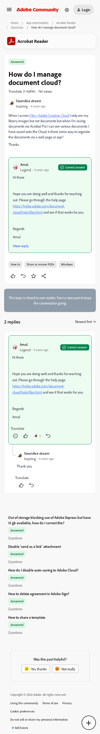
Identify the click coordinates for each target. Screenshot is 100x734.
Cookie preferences (22, 711)
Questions (17, 27)
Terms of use (50, 703)
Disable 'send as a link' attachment (34, 546)
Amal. (24, 164)
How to (15, 264)
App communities (37, 23)
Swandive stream (28, 101)
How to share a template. (27, 617)
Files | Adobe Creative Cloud (49, 115)
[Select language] (67, 10)
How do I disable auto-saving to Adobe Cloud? (43, 570)
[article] (50, 389)
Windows (67, 264)
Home (14, 23)
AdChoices (21, 728)
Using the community (24, 703)
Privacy (67, 703)
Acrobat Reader (66, 23)
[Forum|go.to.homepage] (37, 10)
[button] (9, 11)
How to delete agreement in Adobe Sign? (38, 594)
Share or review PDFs (40, 264)
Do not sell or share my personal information (39, 719)
